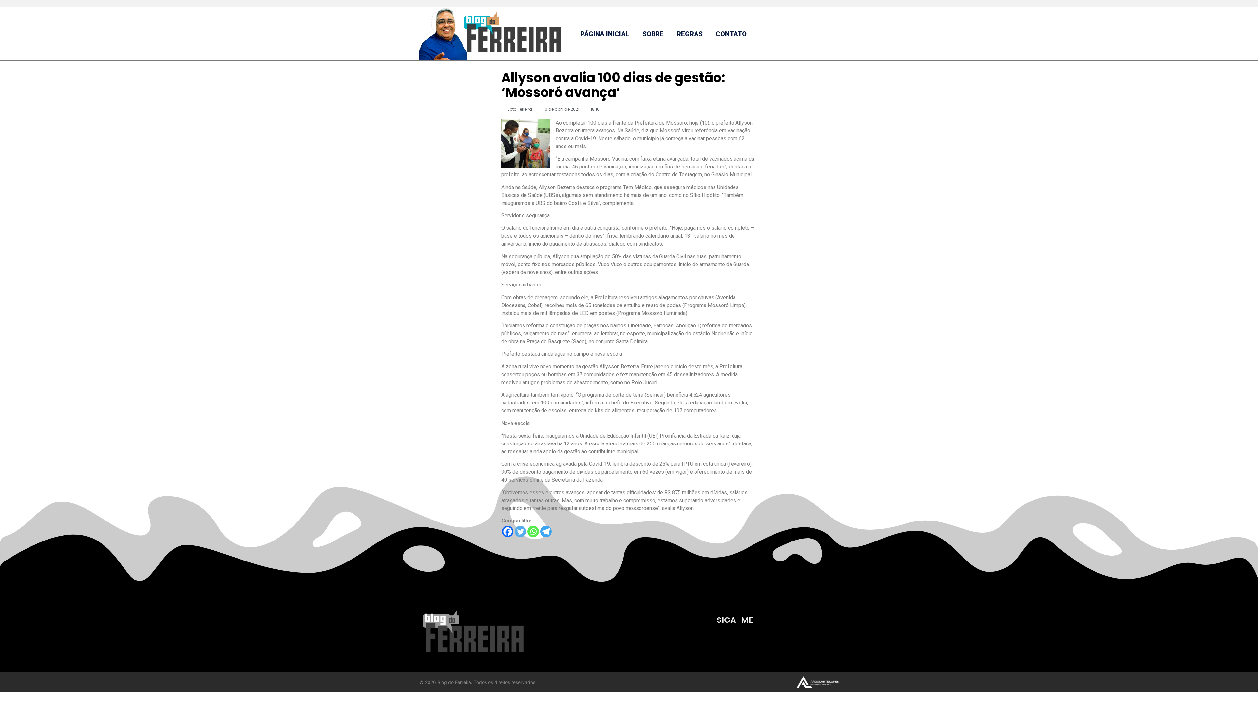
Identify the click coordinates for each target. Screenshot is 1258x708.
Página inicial (605, 34)
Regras (690, 34)
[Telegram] (546, 531)
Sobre (653, 34)
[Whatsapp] (533, 531)
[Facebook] (507, 531)
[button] (833, 34)
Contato (731, 34)
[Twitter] (520, 531)
